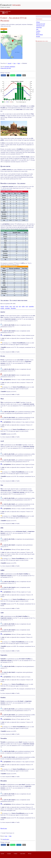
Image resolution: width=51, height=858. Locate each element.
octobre (2, 308)
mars (10, 306)
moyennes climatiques (10, 66)
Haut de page (4, 828)
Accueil (9, 63)
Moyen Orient (39, 34)
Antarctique (39, 27)
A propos (9, 853)
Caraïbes (38, 31)
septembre (31, 306)
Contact (15, 853)
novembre (7, 308)
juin (20, 306)
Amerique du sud (40, 25)
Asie (14, 63)
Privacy (29, 853)
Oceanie (38, 36)
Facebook (3, 75)
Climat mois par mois (6, 68)
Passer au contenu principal (6, 1)
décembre (13, 308)
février (6, 306)
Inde (19, 63)
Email (24, 75)
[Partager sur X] (8, 75)
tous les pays (6, 839)
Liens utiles (22, 853)
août (27, 306)
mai (17, 306)
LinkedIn (19, 75)
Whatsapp (13, 75)
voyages (10, 4)
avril (14, 306)
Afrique (38, 22)
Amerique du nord (40, 24)
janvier (2, 306)
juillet (23, 306)
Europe (38, 33)
